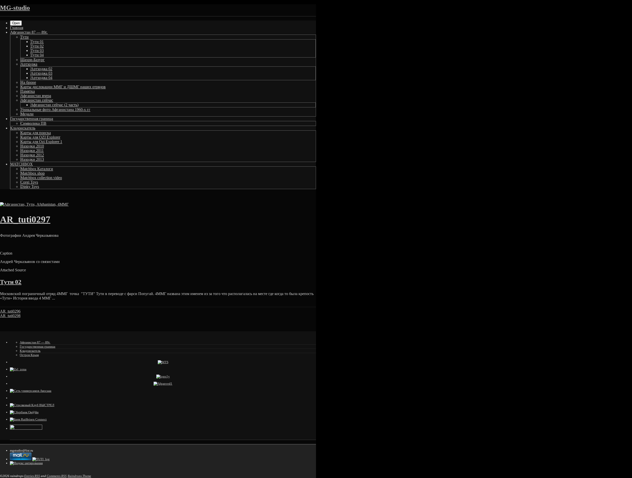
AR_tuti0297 (25, 219)
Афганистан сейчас (36, 100)
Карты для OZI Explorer (40, 137)
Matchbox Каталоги (36, 169)
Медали (27, 114)
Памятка (27, 91)
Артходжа (28, 64)
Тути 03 (37, 50)
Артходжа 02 (41, 69)
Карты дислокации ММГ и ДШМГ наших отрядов (63, 87)
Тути (24, 37)
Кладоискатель (22, 128)
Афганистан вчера (35, 96)
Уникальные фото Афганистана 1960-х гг (55, 109)
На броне (28, 82)
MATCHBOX (21, 164)
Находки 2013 (32, 159)
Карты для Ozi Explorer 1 (41, 141)
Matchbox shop (32, 173)
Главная (16, 28)
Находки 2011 (32, 150)
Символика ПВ (33, 123)
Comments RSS (57, 476)
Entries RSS (32, 476)
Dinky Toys (29, 186)
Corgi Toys (29, 182)
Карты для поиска (35, 133)
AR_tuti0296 (10, 311)
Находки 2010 (32, 146)
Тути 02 (37, 46)
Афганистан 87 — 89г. (29, 32)
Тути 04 (37, 55)
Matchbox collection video (41, 178)
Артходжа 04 (41, 78)
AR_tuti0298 (10, 316)
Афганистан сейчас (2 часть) (55, 105)
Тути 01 (37, 42)
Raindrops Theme (79, 476)
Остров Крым (29, 355)
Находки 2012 (32, 155)
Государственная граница (31, 119)
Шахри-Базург (32, 60)
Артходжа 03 (41, 73)
